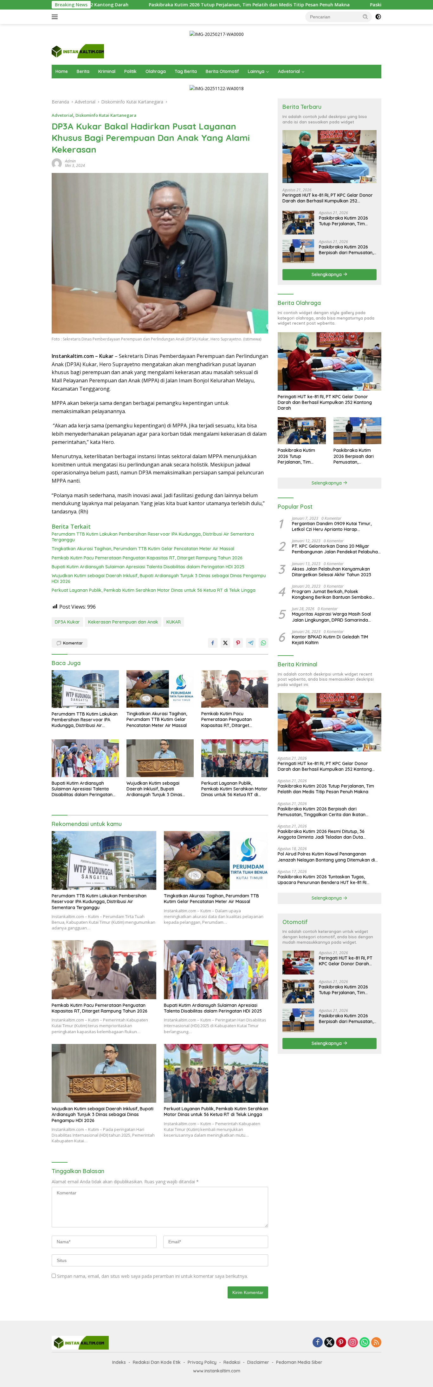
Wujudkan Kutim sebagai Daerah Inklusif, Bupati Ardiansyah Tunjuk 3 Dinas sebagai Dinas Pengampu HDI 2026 (159, 578)
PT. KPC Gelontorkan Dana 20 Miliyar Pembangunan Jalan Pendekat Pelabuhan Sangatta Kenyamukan (336, 549)
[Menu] (56, 16)
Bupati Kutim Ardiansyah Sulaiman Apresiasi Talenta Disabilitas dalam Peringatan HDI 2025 (148, 567)
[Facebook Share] (212, 643)
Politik (130, 71)
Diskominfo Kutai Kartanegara (105, 115)
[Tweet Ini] (225, 643)
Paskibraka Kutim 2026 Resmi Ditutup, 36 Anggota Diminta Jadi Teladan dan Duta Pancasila (321, 834)
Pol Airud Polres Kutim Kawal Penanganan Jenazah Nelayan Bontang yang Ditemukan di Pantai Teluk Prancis (326, 856)
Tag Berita (186, 71)
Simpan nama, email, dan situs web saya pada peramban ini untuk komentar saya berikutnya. (152, 1276)
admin (70, 161)
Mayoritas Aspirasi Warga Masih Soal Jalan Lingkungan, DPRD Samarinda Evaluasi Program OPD (331, 617)
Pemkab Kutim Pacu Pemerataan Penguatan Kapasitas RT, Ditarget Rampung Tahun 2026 (147, 558)
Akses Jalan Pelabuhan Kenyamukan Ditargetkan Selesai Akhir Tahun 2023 (331, 571)
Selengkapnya (327, 274)
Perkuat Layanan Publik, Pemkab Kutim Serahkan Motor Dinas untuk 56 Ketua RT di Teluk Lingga (153, 590)
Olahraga (155, 71)
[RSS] (376, 1342)
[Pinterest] (341, 1342)
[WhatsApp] (364, 1342)
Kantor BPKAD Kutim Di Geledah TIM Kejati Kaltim (330, 639)
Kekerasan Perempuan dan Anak (123, 622)
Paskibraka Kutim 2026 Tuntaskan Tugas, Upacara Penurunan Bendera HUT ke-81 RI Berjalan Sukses (322, 879)
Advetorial (289, 71)
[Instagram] (353, 1342)
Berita (83, 71)
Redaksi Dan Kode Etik (157, 1362)
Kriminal (106, 71)
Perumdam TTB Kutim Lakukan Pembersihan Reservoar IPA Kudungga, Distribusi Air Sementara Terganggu (153, 537)
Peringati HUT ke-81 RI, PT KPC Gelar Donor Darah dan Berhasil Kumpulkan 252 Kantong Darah (327, 198)
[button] (365, 16)
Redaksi (231, 1362)
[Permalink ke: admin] (57, 163)
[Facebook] (318, 1342)
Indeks (119, 1362)
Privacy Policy (202, 1362)
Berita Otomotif (222, 71)
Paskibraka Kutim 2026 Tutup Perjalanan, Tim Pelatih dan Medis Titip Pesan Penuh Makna (186, 5)
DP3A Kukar (67, 622)
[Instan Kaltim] (78, 51)
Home (61, 71)
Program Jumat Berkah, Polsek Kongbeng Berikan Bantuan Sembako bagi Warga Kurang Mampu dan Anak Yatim (332, 594)
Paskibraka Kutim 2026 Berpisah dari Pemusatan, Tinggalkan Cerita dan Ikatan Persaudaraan (346, 249)
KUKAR (173, 622)
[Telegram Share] (250, 643)
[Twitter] (329, 1342)
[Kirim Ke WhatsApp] (263, 643)
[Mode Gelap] (378, 16)
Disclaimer (258, 1362)
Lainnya (256, 71)
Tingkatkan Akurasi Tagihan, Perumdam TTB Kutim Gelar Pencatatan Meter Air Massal (143, 548)
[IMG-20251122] (217, 88)
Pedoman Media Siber (299, 1362)
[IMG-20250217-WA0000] (217, 34)
